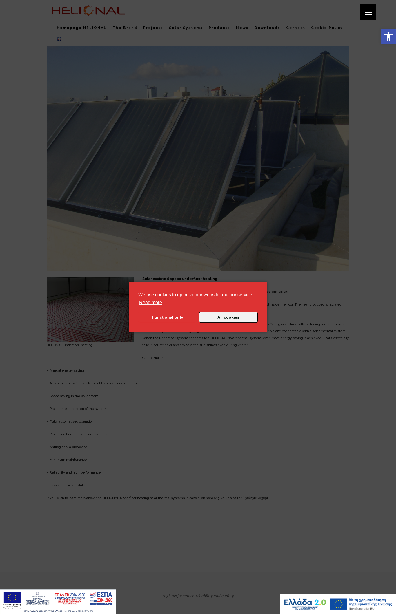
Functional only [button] (167, 317)
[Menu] (368, 12)
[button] (388, 36)
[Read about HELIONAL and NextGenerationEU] (338, 604)
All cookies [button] (228, 317)
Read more (150, 302)
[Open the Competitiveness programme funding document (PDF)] (58, 601)
